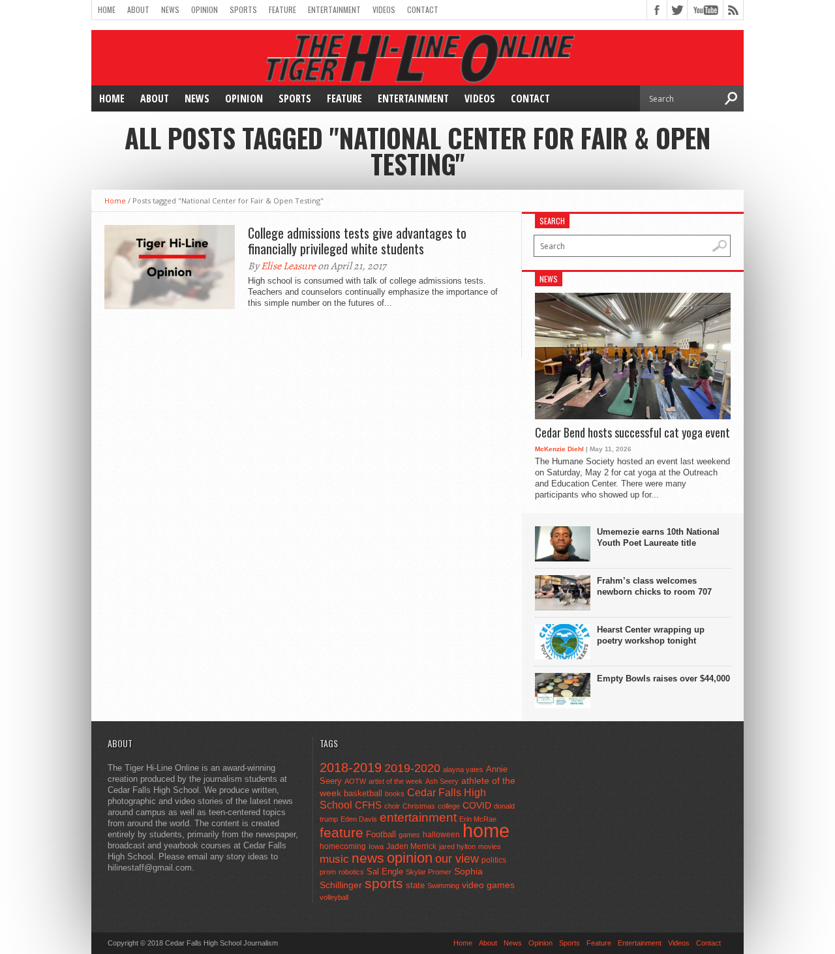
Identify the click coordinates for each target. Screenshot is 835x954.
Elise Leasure (288, 266)
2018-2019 (351, 767)
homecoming (343, 846)
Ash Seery (442, 781)
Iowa (376, 846)
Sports (243, 9)
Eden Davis (359, 819)
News (170, 9)
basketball (363, 793)
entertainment (418, 817)
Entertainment (334, 9)
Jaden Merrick (411, 846)
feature (341, 832)
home (486, 830)
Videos (383, 9)
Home (106, 9)
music (334, 859)
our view (457, 858)
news (368, 858)
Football (381, 834)
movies (489, 846)
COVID (477, 805)
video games (488, 885)
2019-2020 (412, 768)
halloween (441, 834)
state (415, 885)
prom (328, 872)
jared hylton (457, 846)
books (394, 793)
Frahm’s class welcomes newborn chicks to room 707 (654, 586)
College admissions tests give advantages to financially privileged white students (357, 240)
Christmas (418, 806)
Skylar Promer (428, 872)
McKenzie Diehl (559, 449)
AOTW (355, 781)
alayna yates (463, 769)
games (409, 835)
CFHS (368, 805)
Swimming (443, 885)
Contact (422, 9)
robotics (351, 872)
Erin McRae (477, 819)
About (138, 9)
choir (392, 806)
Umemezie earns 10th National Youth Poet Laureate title (658, 537)
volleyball (334, 897)
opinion (410, 858)
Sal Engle (385, 871)
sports (384, 883)
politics (493, 860)
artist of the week (396, 781)
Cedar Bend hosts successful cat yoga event (632, 433)
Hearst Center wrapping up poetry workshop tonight (651, 635)
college (449, 806)
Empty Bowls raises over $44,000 (663, 678)
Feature (282, 9)
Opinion (204, 9)
